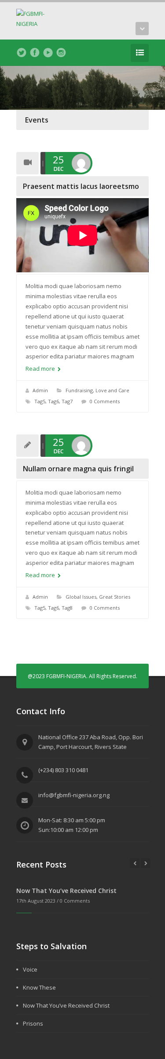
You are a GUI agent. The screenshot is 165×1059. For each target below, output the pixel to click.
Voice (30, 969)
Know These (39, 987)
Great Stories (114, 596)
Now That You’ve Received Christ (66, 890)
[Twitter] (21, 52)
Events (36, 120)
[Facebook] (34, 52)
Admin (40, 390)
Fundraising (79, 390)
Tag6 (53, 401)
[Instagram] (61, 52)
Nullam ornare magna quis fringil (78, 468)
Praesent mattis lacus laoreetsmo (81, 186)
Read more (41, 368)
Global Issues (81, 596)
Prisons (33, 1023)
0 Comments (105, 401)
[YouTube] (48, 52)
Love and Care (112, 390)
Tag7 (67, 401)
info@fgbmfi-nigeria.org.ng (74, 795)
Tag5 (39, 401)
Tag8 (67, 607)
